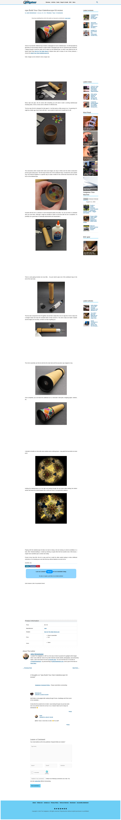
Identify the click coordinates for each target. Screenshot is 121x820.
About (34, 802)
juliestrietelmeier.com (58, 661)
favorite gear (52, 659)
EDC (70, 2)
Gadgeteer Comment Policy (42, 685)
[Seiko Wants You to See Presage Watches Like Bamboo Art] (86, 308)
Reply (70, 711)
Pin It (38, 566)
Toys (53, 13)
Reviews (49, 13)
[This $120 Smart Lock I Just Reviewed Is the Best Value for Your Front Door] (86, 25)
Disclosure (73, 802)
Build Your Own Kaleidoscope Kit (40, 53)
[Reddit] (66, 808)
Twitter (27, 566)
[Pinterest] (60, 808)
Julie (40, 715)
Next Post (76, 668)
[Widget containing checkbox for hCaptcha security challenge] (39, 772)
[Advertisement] (51, 70)
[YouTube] (62, 808)
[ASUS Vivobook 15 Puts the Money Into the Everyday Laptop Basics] (86, 323)
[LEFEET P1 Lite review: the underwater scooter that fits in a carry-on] (86, 33)
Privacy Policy (54, 802)
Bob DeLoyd (38, 693)
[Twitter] (56, 808)
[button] (97, 2)
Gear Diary (33, 663)
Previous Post (27, 668)
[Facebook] (54, 808)
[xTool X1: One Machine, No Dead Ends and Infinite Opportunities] (86, 89)
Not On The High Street (41, 51)
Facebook (33, 566)
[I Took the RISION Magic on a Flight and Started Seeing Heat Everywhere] (86, 104)
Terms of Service (64, 802)
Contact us (47, 802)
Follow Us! (40, 802)
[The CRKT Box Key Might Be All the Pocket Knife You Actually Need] (86, 316)
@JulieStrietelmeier (36, 661)
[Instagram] (58, 808)
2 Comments (59, 13)
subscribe (37, 781)
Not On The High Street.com (51, 632)
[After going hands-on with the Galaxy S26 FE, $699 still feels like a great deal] (86, 97)
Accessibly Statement (82, 802)
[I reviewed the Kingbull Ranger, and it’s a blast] (86, 17)
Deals (57, 2)
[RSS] (64, 808)
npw (45, 628)
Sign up (49, 571)
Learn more (67, 18)
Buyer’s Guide (64, 2)
